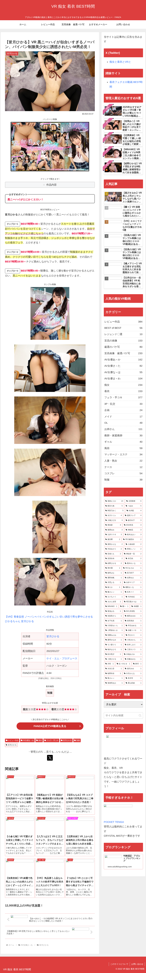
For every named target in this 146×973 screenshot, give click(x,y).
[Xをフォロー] (50, 758)
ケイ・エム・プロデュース (61, 658)
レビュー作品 (13, 740)
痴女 (40, 740)
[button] (140, 715)
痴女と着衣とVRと (120, 61)
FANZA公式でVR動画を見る (50, 726)
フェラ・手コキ (52, 740)
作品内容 (51, 184)
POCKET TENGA (114, 822)
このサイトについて (119, 964)
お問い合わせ (137, 964)
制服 (78, 740)
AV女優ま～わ (28, 740)
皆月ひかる (52, 636)
